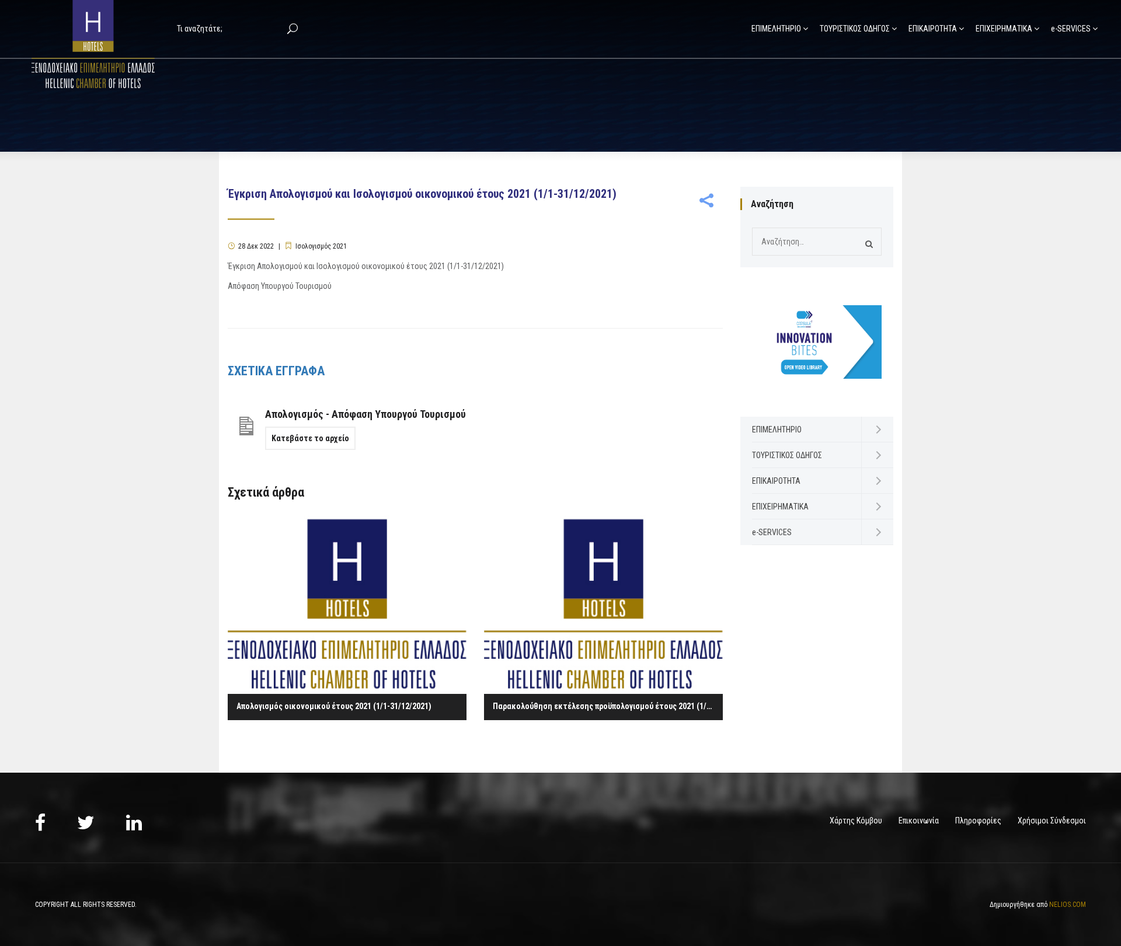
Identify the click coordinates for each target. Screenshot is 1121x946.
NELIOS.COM (1067, 904)
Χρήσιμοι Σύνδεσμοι (1052, 820)
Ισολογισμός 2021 (321, 246)
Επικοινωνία (919, 820)
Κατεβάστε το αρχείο (310, 438)
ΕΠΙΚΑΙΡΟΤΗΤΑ (932, 28)
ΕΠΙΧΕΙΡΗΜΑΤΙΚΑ (1004, 28)
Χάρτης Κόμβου (856, 820)
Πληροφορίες (978, 820)
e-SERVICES (1071, 28)
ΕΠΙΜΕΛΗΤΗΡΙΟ (776, 28)
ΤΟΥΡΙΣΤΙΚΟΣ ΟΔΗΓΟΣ (855, 28)
